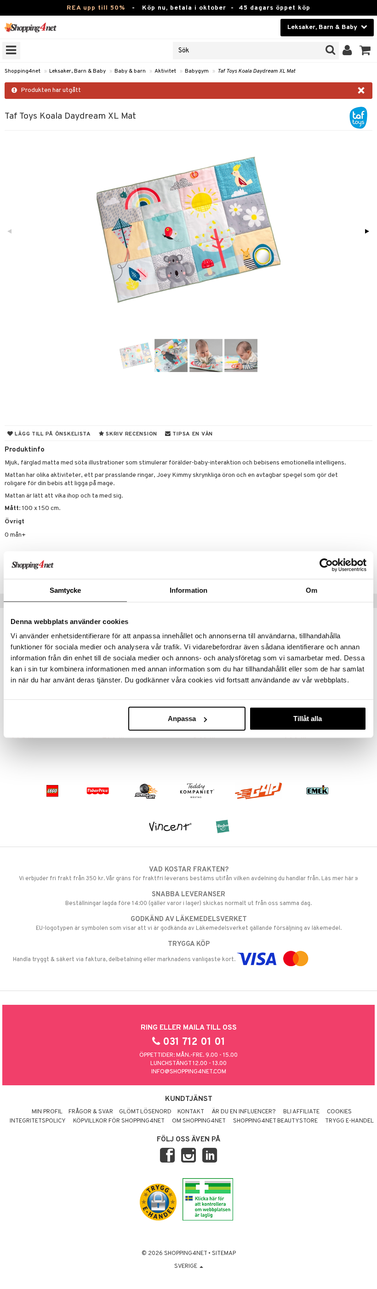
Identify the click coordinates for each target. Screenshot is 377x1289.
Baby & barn (130, 71)
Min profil (47, 1112)
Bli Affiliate (301, 1112)
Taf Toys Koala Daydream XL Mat (256, 71)
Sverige (186, 1266)
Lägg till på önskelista (52, 434)
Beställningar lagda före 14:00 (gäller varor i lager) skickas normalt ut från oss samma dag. (188, 898)
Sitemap (224, 1253)
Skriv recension (130, 434)
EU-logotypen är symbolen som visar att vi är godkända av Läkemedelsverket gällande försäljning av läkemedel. (189, 923)
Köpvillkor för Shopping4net (119, 1121)
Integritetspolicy (38, 1121)
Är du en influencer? (243, 1112)
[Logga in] (347, 50)
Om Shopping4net (199, 1121)
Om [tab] (311, 590)
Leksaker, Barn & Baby (77, 71)
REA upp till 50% (96, 8)
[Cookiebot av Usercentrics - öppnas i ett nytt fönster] (326, 565)
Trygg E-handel (349, 1121)
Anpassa (182, 718)
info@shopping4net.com (188, 1072)
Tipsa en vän (192, 434)
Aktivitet (165, 71)
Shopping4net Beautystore (275, 1121)
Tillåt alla (307, 718)
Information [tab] (188, 590)
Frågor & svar (91, 1112)
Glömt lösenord (145, 1112)
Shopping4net (22, 71)
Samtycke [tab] (65, 590)
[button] (365, 50)
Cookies (339, 1112)
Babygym (197, 71)
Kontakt (190, 1112)
